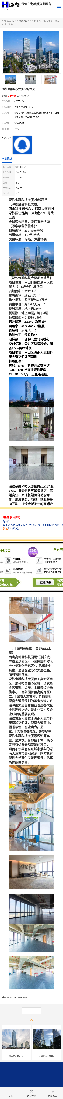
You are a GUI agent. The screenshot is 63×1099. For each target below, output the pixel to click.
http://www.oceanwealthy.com (14, 997)
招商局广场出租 (16, 1056)
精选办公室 (24, 21)
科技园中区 (36, 21)
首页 (14, 21)
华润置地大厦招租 (46, 1056)
